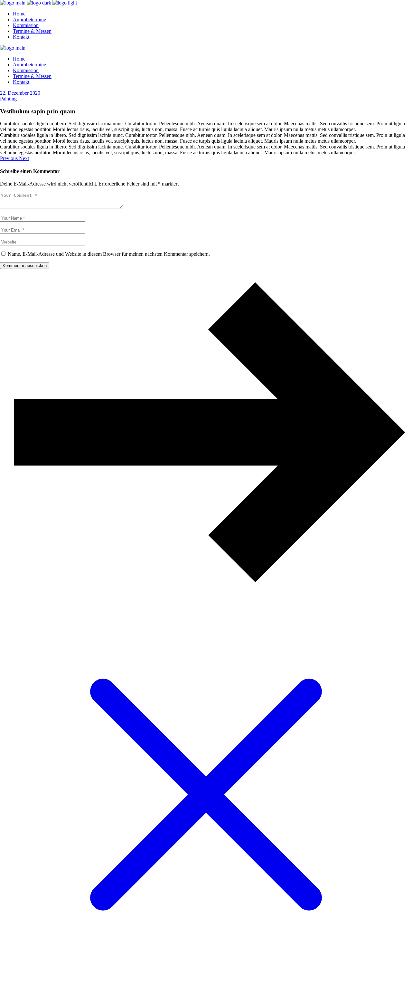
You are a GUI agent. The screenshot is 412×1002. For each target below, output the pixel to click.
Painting (8, 98)
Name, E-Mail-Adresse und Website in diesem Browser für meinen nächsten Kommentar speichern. (109, 254)
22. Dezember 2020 (20, 93)
